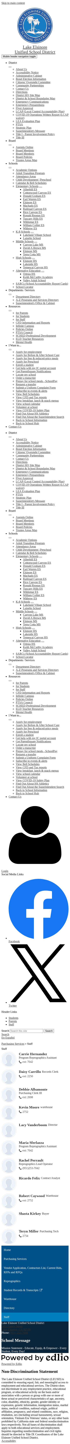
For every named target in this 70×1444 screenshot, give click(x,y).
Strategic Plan (23, 127)
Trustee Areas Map (26, 160)
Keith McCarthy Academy (38, 277)
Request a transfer (26, 384)
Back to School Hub (27, 423)
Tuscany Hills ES (33, 218)
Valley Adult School (34, 280)
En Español (8, 1037)
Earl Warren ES (32, 199)
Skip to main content (13, 3)
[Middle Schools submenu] (35, 242)
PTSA (19, 124)
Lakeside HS (30, 264)
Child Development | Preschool (33, 179)
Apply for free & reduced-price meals (37, 358)
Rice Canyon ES (32, 212)
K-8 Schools (23, 231)
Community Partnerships (30, 85)
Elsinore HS (30, 260)
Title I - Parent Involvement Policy (35, 134)
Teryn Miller (29, 1231)
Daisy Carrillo (30, 1072)
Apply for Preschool (27, 361)
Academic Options (26, 169)
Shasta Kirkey (30, 1213)
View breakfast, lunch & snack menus (37, 400)
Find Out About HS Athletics (32, 413)
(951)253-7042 (30, 1168)
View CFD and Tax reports (31, 397)
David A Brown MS (34, 247)
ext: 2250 (27, 1076)
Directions (21, 91)
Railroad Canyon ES (34, 208)
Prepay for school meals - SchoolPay (36, 381)
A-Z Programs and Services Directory (37, 299)
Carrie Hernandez (33, 1054)
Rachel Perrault (31, 1160)
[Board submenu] (10, 144)
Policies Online (24, 329)
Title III (20, 137)
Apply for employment (29, 351)
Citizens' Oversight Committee (33, 82)
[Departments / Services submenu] (10, 294)
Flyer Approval (24, 108)
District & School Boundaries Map (35, 98)
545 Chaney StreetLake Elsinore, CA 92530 (16, 1328)
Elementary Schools (27, 186)
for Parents (22, 312)
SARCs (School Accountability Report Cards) (42, 283)
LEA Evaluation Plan (28, 121)
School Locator (24, 286)
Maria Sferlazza (31, 1143)
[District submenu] (10, 67)
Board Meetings (25, 150)
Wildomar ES (30, 221)
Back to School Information (31, 420)
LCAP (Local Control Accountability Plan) (40, 111)
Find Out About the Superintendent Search (40, 416)
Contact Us (22, 88)
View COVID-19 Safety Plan (32, 410)
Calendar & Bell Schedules (31, 182)
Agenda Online (24, 147)
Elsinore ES (29, 202)
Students (13, 1017)
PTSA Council (24, 332)
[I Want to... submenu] (10, 349)
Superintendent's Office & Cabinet (35, 303)
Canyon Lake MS (33, 244)
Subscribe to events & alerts (31, 390)
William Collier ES (33, 225)
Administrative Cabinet (29, 75)
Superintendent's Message (30, 130)
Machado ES (30, 205)
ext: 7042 (27, 1061)
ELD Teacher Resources (30, 338)
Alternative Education (28, 270)
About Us (21, 69)
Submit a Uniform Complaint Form (36, 387)
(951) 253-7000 (19, 1332)
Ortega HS (29, 273)
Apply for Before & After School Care (37, 355)
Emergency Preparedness (30, 104)
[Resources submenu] (10, 310)
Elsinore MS (30, 251)
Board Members (25, 153)
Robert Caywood (32, 1196)
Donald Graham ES (34, 195)
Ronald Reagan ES (34, 215)
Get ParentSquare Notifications (33, 371)
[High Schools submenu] (33, 258)
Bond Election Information (31, 79)
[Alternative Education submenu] (42, 271)
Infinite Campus (25, 325)
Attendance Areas (26, 176)
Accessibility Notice (27, 72)
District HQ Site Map (28, 95)
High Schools (23, 257)
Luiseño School (32, 238)
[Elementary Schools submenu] (40, 187)
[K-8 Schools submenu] (32, 232)
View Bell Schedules (27, 394)
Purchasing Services (12, 1043)
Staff (11, 1024)
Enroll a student (25, 364)
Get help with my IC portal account (36, 368)
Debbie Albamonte (33, 1089)
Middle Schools (25, 241)
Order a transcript (26, 377)
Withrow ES (30, 228)
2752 (25, 1111)
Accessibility (8, 1440)
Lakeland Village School (37, 234)
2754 (25, 1235)
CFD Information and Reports (33, 322)
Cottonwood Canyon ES (37, 192)
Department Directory (28, 296)
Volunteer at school (27, 407)
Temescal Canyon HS (35, 267)
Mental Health (24, 342)
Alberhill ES (30, 189)
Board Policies (24, 156)
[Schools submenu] (10, 167)
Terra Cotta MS (32, 254)
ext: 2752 (27, 1200)
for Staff (20, 319)
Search (5, 1030)
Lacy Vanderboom (33, 1125)
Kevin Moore (29, 1107)
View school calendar (28, 403)
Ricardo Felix (29, 1178)
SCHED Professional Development (36, 335)
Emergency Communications (32, 101)
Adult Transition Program (30, 173)
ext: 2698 (27, 1097)
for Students (22, 316)
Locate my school (26, 374)
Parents (13, 1021)
